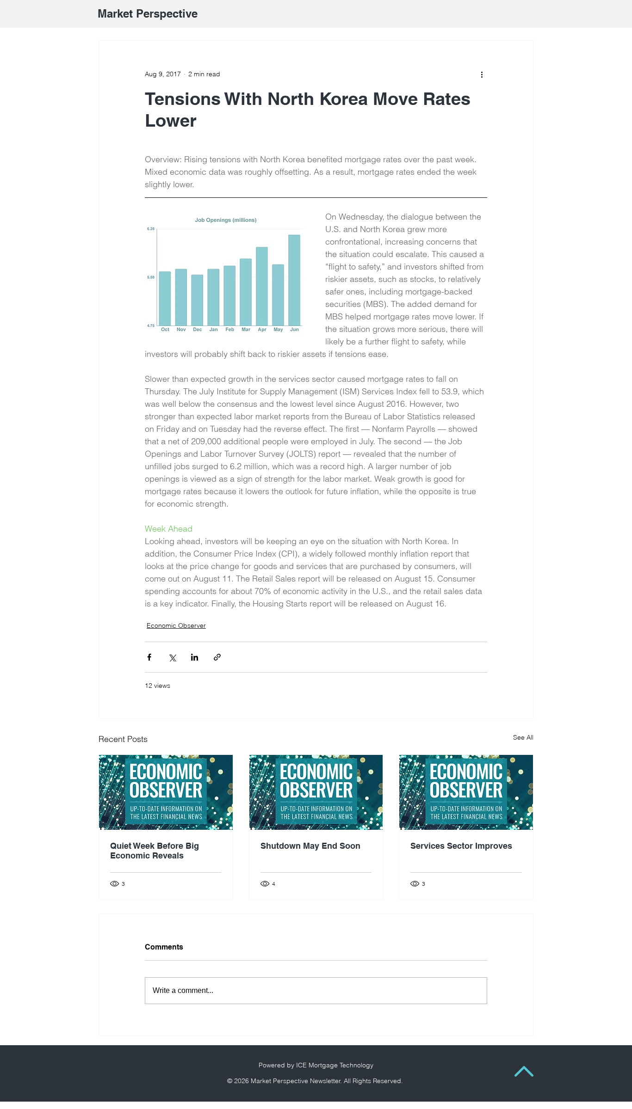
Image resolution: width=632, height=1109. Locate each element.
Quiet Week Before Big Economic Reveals (154, 850)
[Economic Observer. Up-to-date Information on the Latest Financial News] (166, 792)
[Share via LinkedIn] (194, 657)
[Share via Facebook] (149, 657)
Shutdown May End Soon (310, 846)
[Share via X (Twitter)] (171, 657)
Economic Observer (176, 625)
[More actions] (481, 74)
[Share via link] (217, 657)
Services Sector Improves (461, 846)
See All (523, 737)
